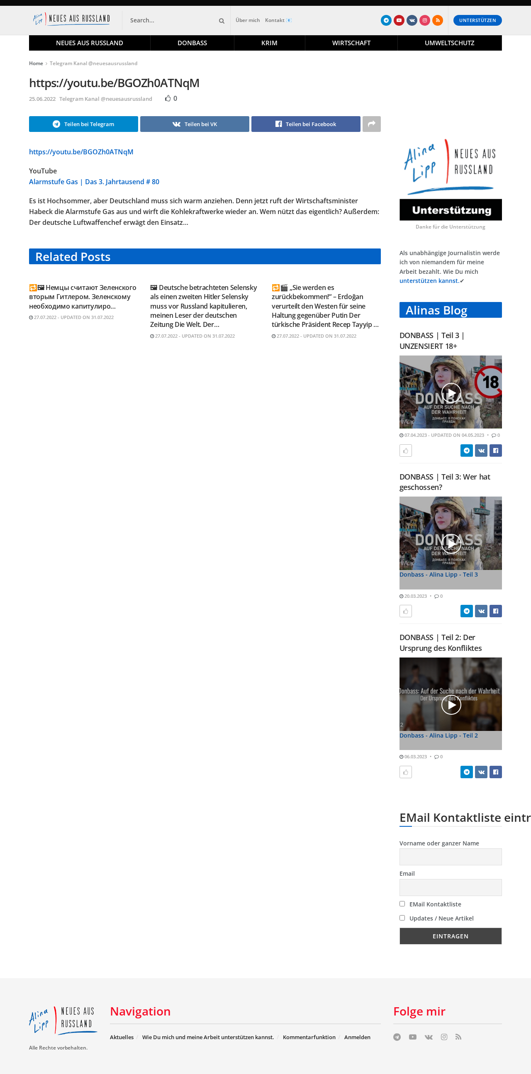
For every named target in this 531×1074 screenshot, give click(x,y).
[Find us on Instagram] (424, 20)
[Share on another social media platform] (372, 124)
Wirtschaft (351, 43)
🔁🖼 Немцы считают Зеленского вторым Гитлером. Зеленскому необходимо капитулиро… (82, 297)
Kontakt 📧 (278, 20)
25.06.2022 (42, 98)
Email (407, 873)
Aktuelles (122, 1037)
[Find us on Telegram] (386, 20)
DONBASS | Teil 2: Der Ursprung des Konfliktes (440, 642)
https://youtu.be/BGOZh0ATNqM (81, 151)
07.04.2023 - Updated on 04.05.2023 (443, 435)
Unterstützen (477, 20)
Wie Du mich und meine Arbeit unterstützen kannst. (208, 1037)
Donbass (192, 43)
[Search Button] (220, 20)
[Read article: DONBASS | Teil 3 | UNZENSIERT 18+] (450, 392)
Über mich (248, 20)
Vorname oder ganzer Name (439, 843)
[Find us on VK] (412, 20)
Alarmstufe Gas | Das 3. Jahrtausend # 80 (94, 181)
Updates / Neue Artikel (441, 918)
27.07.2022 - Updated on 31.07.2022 (73, 317)
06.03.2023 (415, 756)
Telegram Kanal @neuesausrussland (93, 63)
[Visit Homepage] (73, 20)
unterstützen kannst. (429, 281)
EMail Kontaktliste (434, 904)
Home (36, 63)
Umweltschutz (450, 43)
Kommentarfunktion (309, 1037)
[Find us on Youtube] (399, 20)
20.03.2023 (415, 596)
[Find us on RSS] (437, 20)
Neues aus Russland (89, 43)
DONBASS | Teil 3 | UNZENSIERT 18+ (432, 340)
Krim (269, 43)
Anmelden (357, 1037)
